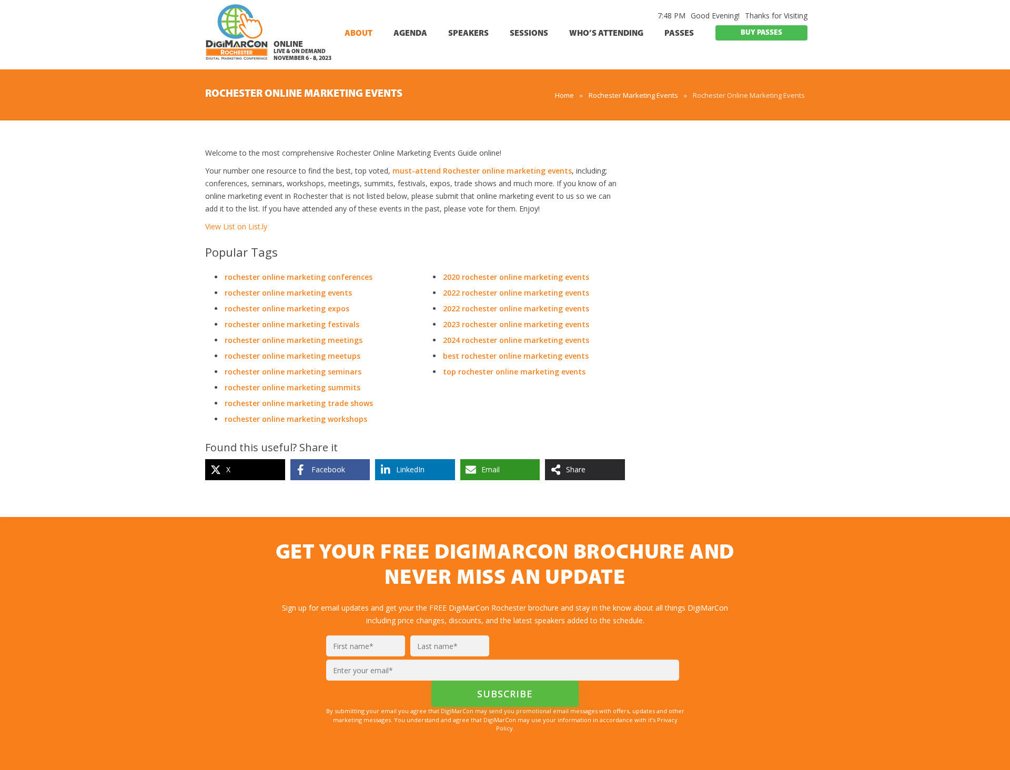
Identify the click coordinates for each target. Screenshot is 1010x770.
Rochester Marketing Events (633, 95)
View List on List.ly (236, 226)
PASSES (679, 33)
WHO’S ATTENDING (606, 33)
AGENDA (410, 33)
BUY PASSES (761, 33)
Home (564, 95)
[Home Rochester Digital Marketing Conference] (236, 36)
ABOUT (358, 33)
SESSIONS (529, 33)
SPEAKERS (468, 33)
